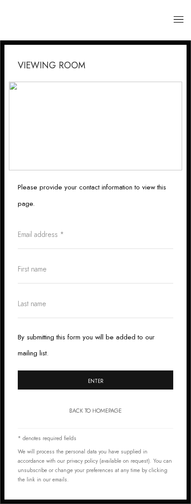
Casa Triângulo (60, 20)
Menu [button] (177, 20)
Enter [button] (95, 381)
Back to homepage (95, 410)
